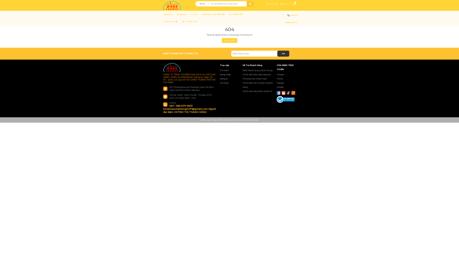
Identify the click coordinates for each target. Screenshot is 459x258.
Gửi (283, 54)
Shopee (280, 74)
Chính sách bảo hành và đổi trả (257, 91)
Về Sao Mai (182, 14)
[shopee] (283, 93)
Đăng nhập (274, 4)
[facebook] (279, 93)
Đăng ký (283, 4)
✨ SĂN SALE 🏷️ (170, 21)
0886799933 (292, 22)
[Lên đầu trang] (455, 254)
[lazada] (293, 93)
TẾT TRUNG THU (189, 21)
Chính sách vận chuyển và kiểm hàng (258, 85)
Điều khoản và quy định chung (258, 70)
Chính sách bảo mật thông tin (257, 74)
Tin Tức (194, 14)
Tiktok (280, 79)
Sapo (256, 120)
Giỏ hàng (224, 83)
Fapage (280, 83)
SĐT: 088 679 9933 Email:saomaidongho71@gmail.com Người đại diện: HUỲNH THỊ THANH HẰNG (189, 108)
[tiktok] (288, 93)
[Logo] (172, 5)
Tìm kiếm (224, 70)
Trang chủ (168, 14)
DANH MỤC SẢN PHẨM (212, 14)
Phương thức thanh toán (255, 79)
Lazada (280, 87)
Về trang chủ (229, 40)
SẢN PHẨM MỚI (236, 14)
